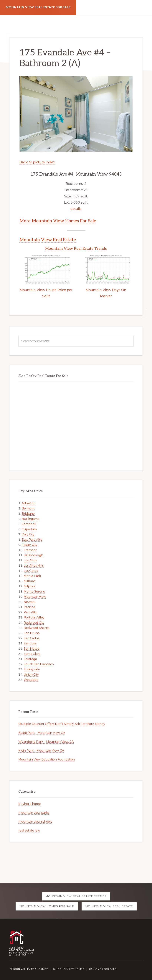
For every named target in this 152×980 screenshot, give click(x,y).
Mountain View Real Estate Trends (76, 248)
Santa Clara (32, 654)
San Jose (30, 643)
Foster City (29, 545)
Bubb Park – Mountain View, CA (41, 733)
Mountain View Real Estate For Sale (38, 7)
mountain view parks (33, 812)
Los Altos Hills (34, 565)
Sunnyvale (32, 669)
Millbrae (30, 581)
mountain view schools (35, 821)
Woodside (31, 680)
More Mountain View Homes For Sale (57, 221)
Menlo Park (32, 576)
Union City (31, 674)
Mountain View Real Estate (47, 239)
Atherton (28, 503)
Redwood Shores (36, 628)
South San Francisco (39, 664)
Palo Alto (30, 612)
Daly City (28, 534)
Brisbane (28, 513)
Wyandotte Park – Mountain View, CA (46, 741)
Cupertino (29, 529)
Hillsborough (33, 555)
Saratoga (30, 659)
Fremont (30, 550)
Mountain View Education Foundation (46, 759)
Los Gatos (31, 571)
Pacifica (29, 607)
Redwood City (34, 622)
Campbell (29, 524)
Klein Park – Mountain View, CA (41, 750)
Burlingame (30, 519)
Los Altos (30, 560)
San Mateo (31, 648)
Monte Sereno (34, 591)
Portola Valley (34, 617)
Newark (29, 602)
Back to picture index (37, 162)
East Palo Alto (32, 539)
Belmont (28, 508)
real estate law (29, 830)
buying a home (29, 804)
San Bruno (32, 633)
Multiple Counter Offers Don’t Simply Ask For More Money (61, 724)
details (76, 209)
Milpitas (29, 586)
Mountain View (35, 596)
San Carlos (31, 638)
